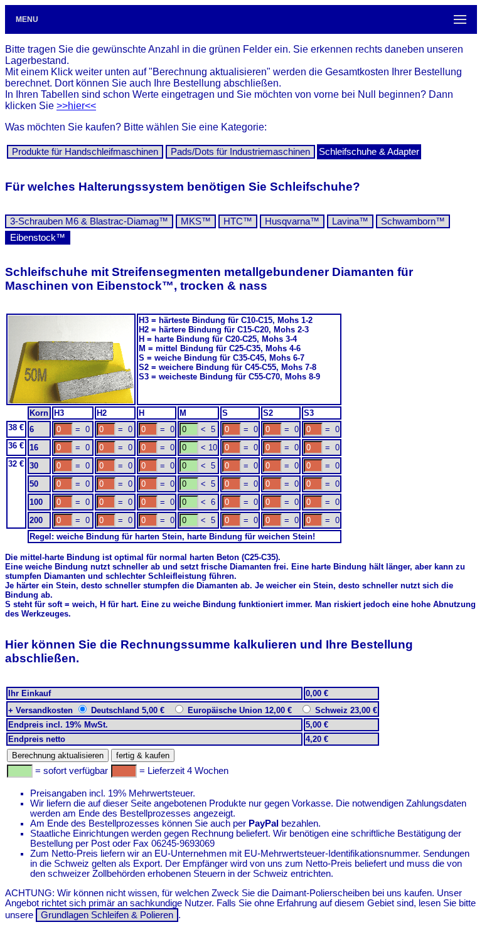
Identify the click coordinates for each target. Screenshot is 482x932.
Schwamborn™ (413, 221)
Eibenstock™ (37, 238)
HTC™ (237, 221)
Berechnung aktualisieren (58, 755)
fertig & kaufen (142, 755)
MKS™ (196, 221)
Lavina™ (350, 221)
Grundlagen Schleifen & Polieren (107, 915)
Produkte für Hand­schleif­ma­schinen (85, 152)
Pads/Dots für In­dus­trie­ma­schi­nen (240, 152)
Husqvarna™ (292, 221)
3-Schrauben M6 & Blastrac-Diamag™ (89, 221)
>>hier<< (76, 105)
